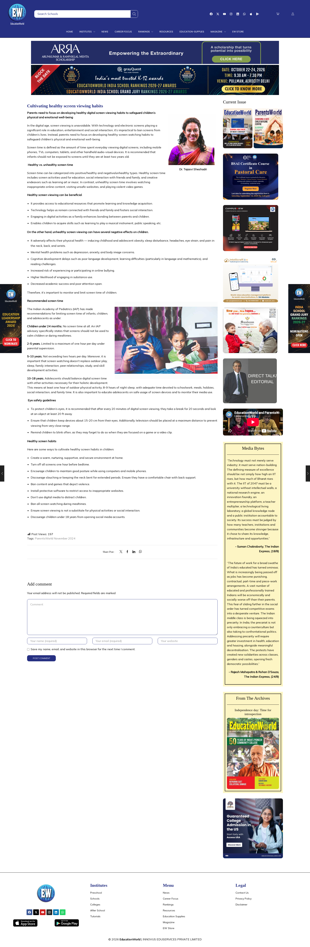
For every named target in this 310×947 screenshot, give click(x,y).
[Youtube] (224, 14)
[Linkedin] (238, 14)
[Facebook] (211, 14)
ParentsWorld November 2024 (55, 538)
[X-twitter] (218, 14)
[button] (277, 13)
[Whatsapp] (244, 14)
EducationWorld (129, 939)
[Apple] (251, 14)
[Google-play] (257, 14)
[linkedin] (134, 551)
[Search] (134, 14)
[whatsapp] (139, 551)
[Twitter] (121, 551)
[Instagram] (231, 14)
